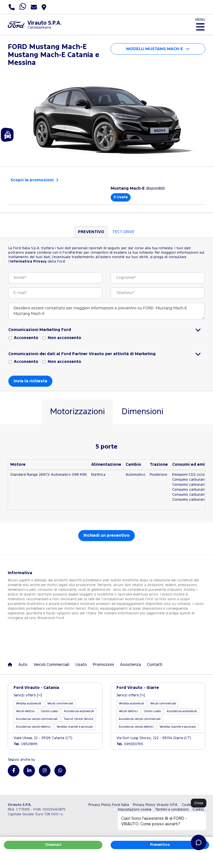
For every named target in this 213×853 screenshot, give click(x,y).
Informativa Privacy (28, 261)
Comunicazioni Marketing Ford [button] (39, 330)
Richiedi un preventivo (106, 535)
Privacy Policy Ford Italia (108, 804)
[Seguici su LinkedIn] (29, 770)
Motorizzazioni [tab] (77, 412)
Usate (121, 197)
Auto (22, 664)
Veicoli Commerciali (51, 664)
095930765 (129, 744)
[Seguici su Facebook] (13, 770)
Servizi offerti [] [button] (28, 695)
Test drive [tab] (123, 232)
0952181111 (25, 744)
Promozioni (103, 664)
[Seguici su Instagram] (44, 770)
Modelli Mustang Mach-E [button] (154, 49)
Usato (81, 664)
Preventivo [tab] (91, 232)
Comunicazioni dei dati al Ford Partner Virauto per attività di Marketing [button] (82, 354)
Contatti (154, 664)
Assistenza (130, 664)
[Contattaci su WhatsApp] (60, 770)
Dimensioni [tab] (142, 412)
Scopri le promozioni (33, 180)
